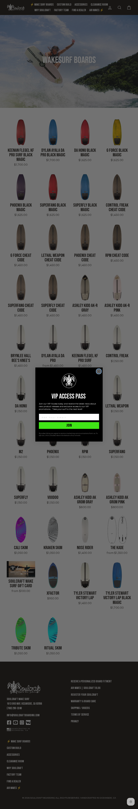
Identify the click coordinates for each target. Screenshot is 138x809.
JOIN (69, 425)
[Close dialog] (98, 371)
